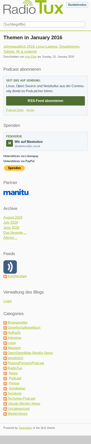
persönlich (15, 358)
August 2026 (12, 217)
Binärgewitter (18, 322)
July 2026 (10, 222)
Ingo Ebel (31, 56)
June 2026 (11, 227)
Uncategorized (19, 408)
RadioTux (15, 368)
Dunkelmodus (77, 4)
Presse (14, 383)
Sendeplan (17, 388)
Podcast (15, 378)
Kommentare (17, 276)
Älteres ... (10, 238)
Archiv (30, 110)
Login (7, 301)
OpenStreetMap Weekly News (30, 353)
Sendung (14, 393)
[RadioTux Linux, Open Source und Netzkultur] (3, 10)
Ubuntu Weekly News (24, 403)
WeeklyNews (18, 414)
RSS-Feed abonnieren (45, 101)
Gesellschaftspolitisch (24, 327)
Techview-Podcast (21, 398)
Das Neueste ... (14, 232)
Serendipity (25, 427)
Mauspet (14, 348)
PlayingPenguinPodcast (26, 363)
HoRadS (14, 332)
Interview (14, 338)
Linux (12, 343)
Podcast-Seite (14, 110)
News (13, 373)
